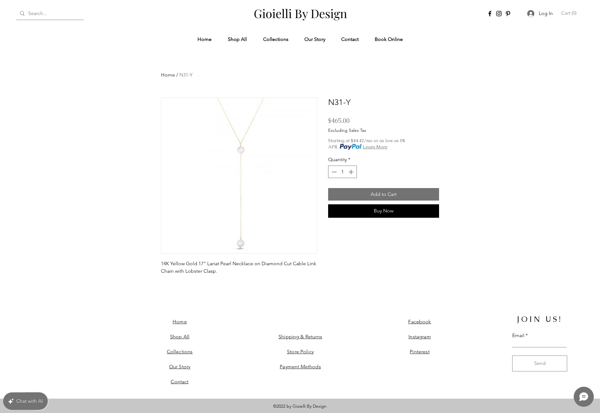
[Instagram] (498, 13)
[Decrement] (333, 172)
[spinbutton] (342, 172)
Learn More (375, 147)
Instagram (419, 337)
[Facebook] (489, 13)
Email (518, 335)
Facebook (419, 322)
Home (168, 75)
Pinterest (419, 352)
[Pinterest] (508, 13)
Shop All (179, 337)
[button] (569, 13)
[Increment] (351, 172)
